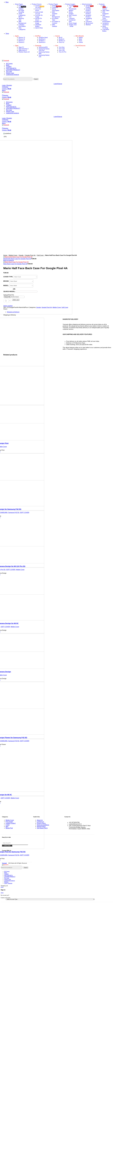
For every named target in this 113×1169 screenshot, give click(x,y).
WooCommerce (87, 4)
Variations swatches (105, 23)
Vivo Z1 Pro (62, 52)
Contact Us (40, 821)
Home (5, 255)
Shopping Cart (89, 19)
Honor (81, 42)
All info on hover (38, 19)
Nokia (81, 37)
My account (89, 23)
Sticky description (55, 9)
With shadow (54, 12)
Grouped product (88, 16)
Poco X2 (61, 42)
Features (101, 4)
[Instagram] (10, 856)
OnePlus (38, 36)
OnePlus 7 (42, 40)
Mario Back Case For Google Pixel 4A (15, 264)
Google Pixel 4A (30, 255)
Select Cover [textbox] (17, 276)
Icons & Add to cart (39, 12)
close (2, 887)
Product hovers (36, 4)
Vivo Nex (62, 47)
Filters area (22, 6)
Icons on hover (38, 9)
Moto (80, 39)
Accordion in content (56, 22)
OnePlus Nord (43, 37)
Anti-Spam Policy (42, 828)
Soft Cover (40, 255)
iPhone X (21, 40)
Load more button (105, 30)
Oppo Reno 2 (23, 50)
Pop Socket (9, 821)
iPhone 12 (22, 37)
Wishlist (88, 24)
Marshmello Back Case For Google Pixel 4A (17, 258)
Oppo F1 (21, 47)
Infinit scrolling (105, 27)
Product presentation (106, 20)
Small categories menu (22, 15)
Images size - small (73, 25)
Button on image (38, 22)
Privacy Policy (41, 823)
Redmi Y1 (62, 40)
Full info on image (39, 16)
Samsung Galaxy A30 (44, 55)
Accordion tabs (55, 19)
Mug (7, 826)
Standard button (38, 25)
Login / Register (8, 883)
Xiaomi (57, 36)
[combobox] (25, 277)
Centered (55, 7)
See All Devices (80, 45)
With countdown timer (106, 16)
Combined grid (72, 20)
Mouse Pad (9, 828)
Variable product (88, 9)
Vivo (56, 45)
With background (22, 22)
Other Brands (79, 36)
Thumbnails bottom (72, 9)
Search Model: (9, 291)
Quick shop (39, 28)
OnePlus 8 (42, 42)
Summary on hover (38, 6)
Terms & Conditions (43, 825)
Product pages (53, 4)
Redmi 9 (61, 39)
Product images (70, 4)
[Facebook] (5, 856)
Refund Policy (41, 826)
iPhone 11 (22, 39)
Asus (80, 40)
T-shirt (7, 825)
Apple (17, 36)
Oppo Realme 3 (23, 49)
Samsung (38, 45)
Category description (22, 25)
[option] (8, 132)
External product (88, 12)
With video (105, 10)
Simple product (88, 6)
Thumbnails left (72, 6)
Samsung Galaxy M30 (44, 52)
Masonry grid (21, 19)
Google (21, 255)
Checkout (89, 21)
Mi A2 (60, 37)
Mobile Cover (13, 255)
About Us (40, 820)
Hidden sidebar (21, 8)
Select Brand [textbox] (13, 281)
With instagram (105, 12)
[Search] (2, 94)
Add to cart (16, 299)
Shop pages (19, 4)
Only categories (22, 28)
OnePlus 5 (42, 39)
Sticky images (71, 12)
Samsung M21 (43, 47)
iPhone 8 (21, 42)
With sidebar (54, 25)
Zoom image (73, 23)
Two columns (72, 17)
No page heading (21, 11)
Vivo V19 (62, 49)
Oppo (16, 45)
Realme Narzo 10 (24, 52)
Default (54, 6)
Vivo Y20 (62, 50)
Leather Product (11, 823)
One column (73, 15)
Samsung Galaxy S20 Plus (44, 49)
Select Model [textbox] (13, 285)
